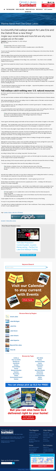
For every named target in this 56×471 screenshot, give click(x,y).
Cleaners (39, 366)
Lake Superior (14, 340)
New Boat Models (40, 370)
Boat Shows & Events (34, 447)
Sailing (40, 377)
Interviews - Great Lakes (48, 434)
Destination (40, 365)
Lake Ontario (14, 335)
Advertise (28, 11)
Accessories (40, 373)
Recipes (16, 365)
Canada (6, 212)
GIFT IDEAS (40, 358)
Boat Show (16, 373)
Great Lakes (14, 316)
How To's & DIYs (16, 359)
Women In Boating (16, 370)
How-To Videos (46, 437)
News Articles (30, 9)
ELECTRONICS (16, 366)
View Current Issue (48, 5)
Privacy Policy (21, 469)
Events (40, 368)
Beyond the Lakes (16, 345)
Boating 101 (16, 361)
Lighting (40, 379)
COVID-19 (16, 358)
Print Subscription (33, 437)
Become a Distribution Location (34, 442)
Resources (39, 9)
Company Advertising (48, 449)
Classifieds (31, 452)
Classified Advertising (48, 451)
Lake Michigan (14, 321)
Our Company (48, 9)
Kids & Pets (40, 372)
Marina (40, 359)
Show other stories (11, 220)
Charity (40, 363)
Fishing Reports (32, 451)
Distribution (32, 439)
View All (12, 350)
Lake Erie (14, 212)
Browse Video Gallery (28, 255)
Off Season (20, 212)
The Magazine (10, 9)
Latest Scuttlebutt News (35, 434)
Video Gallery (20, 9)
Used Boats (16, 363)
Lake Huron (14, 331)
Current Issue (32, 432)
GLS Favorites (46, 441)
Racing (16, 368)
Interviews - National (48, 435)
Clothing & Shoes (40, 375)
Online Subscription (33, 435)
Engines (16, 379)
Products (45, 439)
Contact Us (46, 447)
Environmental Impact (16, 377)
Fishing (10, 212)
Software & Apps (40, 361)
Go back (3, 220)
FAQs (44, 452)
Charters (16, 372)
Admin (27, 469)
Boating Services (33, 449)
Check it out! (42, 466)
